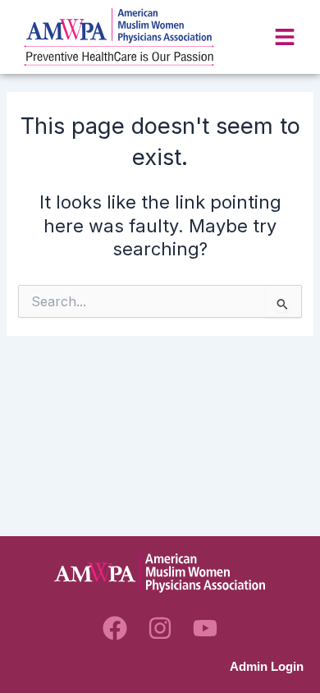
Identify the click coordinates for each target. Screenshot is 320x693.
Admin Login (267, 666)
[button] (284, 37)
